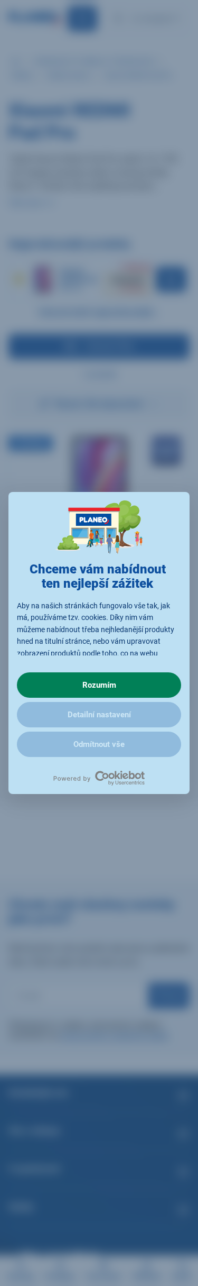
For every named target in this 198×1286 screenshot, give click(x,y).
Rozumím (99, 685)
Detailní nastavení (99, 714)
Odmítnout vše (99, 744)
